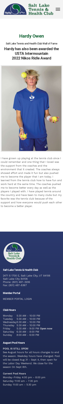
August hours (16, 352)
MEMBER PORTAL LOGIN (17, 298)
